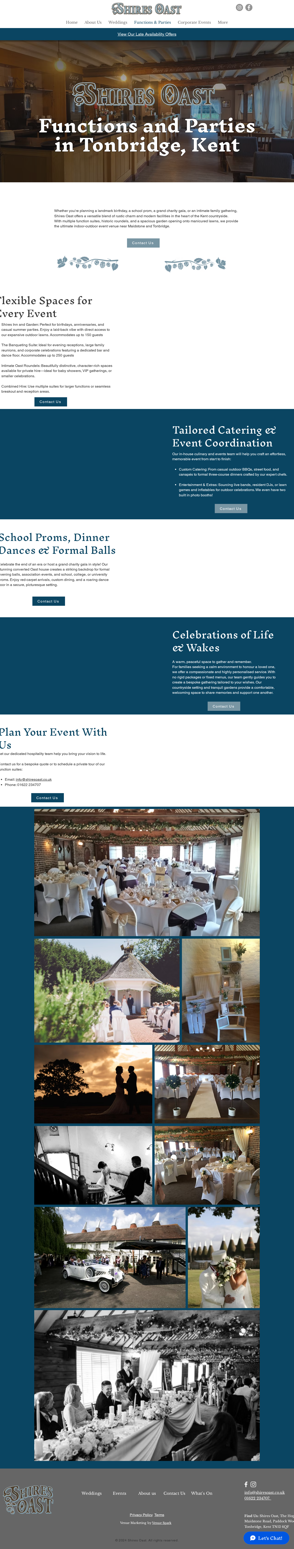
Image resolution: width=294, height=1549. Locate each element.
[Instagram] (239, 7)
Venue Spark (161, 1523)
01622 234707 (29, 785)
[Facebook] (248, 7)
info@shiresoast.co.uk (34, 779)
